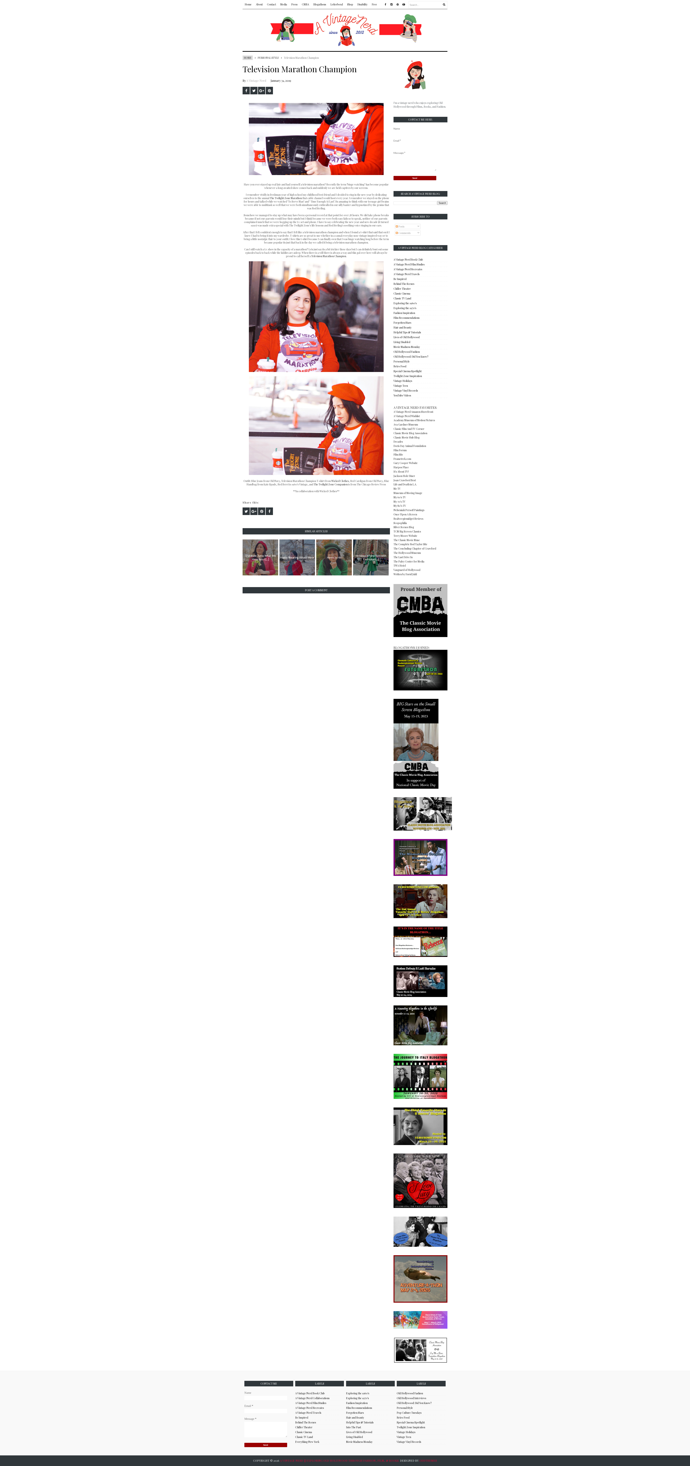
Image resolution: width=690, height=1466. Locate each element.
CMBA (305, 4)
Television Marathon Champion (328, 256)
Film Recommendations (407, 318)
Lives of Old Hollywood (407, 337)
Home (248, 4)
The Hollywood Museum (407, 553)
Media (283, 4)
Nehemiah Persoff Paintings (409, 510)
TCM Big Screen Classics (407, 531)
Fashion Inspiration (404, 313)
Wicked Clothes (340, 481)
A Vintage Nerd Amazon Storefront (413, 411)
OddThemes (428, 1460)
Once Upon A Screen (405, 514)
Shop (350, 4)
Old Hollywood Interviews (411, 1398)
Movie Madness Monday (407, 347)
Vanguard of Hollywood (407, 570)
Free (374, 4)
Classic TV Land (402, 298)
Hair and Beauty (402, 327)
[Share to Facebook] (246, 90)
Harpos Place (401, 467)
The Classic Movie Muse (407, 540)
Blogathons (319, 4)
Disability (362, 4)
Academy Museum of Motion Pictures (414, 420)
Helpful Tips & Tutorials (407, 332)
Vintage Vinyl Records (406, 390)
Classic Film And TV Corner (409, 429)
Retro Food (400, 366)
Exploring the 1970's (405, 308)
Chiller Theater (402, 288)
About (259, 4)
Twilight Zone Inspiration (408, 376)
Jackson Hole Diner (404, 476)
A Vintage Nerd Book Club (408, 259)
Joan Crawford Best (405, 480)
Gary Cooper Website (406, 463)
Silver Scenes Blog (404, 527)
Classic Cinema (402, 293)
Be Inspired (400, 279)
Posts (401, 226)
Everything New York (307, 1442)
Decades (398, 441)
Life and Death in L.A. (405, 484)
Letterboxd (336, 4)
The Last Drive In (403, 557)
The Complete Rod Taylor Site (410, 544)
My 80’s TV (400, 505)
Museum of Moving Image (408, 493)
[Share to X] (253, 90)
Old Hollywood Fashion (407, 351)
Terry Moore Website (405, 535)
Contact (271, 4)
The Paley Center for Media (409, 561)
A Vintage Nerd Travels (407, 274)
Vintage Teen (401, 385)
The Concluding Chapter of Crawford (415, 548)
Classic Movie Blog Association (410, 433)
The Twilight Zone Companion (331, 484)
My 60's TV (400, 497)
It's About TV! (401, 471)
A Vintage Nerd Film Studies (409, 264)
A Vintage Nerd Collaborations (312, 1398)
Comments (404, 233)
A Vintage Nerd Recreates (408, 269)
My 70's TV (400, 501)
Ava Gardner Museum (406, 424)
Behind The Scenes (404, 284)
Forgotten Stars (402, 322)
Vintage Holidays (403, 381)
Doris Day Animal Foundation (410, 446)
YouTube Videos (402, 395)
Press (294, 4)
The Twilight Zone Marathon (286, 198)
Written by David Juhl (405, 574)
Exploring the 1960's (405, 303)
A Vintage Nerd (256, 80)
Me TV (397, 488)
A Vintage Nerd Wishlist (407, 416)
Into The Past (353, 1427)
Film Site (398, 454)
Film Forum (400, 450)
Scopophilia (400, 523)
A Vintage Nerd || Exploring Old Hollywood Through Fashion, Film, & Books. (340, 1460)
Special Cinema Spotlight (408, 371)
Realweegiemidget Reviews (408, 518)
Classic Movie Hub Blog (407, 437)
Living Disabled (402, 342)
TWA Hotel (400, 565)
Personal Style (268, 57)
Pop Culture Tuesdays (409, 1412)
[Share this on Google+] (261, 90)
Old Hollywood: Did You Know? (411, 356)
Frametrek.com (402, 459)
